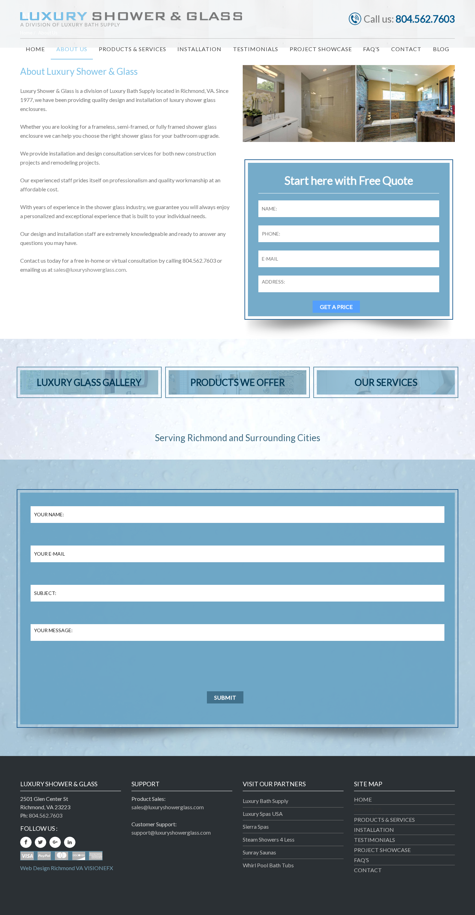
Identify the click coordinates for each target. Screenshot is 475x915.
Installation (374, 829)
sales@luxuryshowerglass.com (90, 269)
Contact (368, 870)
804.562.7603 (425, 19)
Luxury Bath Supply (265, 800)
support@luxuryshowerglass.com (171, 832)
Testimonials (374, 839)
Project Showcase (382, 849)
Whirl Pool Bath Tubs (268, 865)
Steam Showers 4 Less (269, 839)
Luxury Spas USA (263, 813)
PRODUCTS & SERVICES (384, 819)
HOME (363, 799)
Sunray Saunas (259, 852)
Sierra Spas (256, 826)
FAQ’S (361, 860)
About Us (368, 809)
